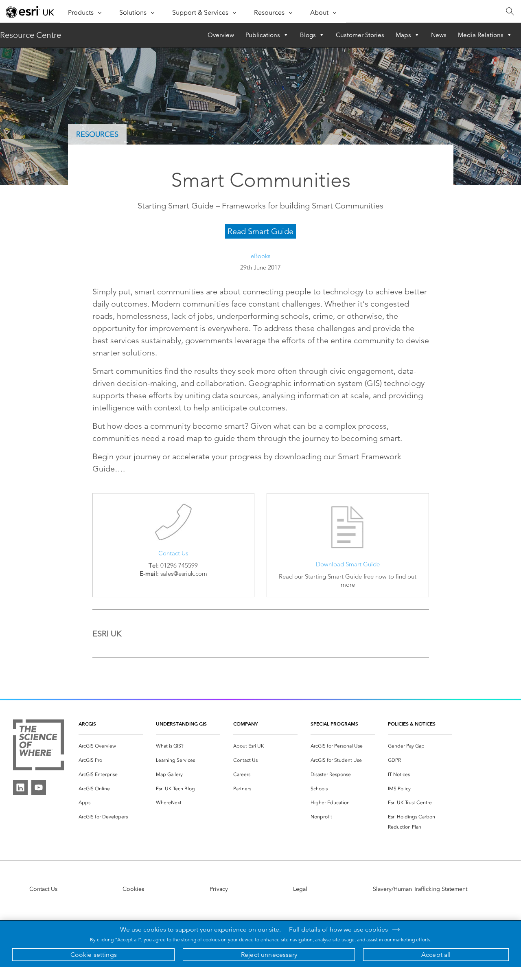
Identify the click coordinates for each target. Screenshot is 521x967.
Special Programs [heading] (334, 724)
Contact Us (173, 553)
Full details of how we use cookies (338, 929)
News (439, 35)
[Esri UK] (30, 11)
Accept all (436, 954)
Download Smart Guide (348, 564)
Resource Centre (30, 35)
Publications (262, 35)
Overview (221, 35)
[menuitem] (111, 746)
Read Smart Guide (260, 231)
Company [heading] (245, 724)
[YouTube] (38, 787)
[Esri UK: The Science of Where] (38, 746)
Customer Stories (360, 35)
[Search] (510, 11)
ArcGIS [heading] (87, 724)
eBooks (260, 256)
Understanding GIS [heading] (181, 724)
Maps (403, 35)
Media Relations (480, 35)
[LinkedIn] (20, 787)
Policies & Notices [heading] (412, 724)
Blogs (308, 35)
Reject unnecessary (269, 954)
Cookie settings (93, 954)
